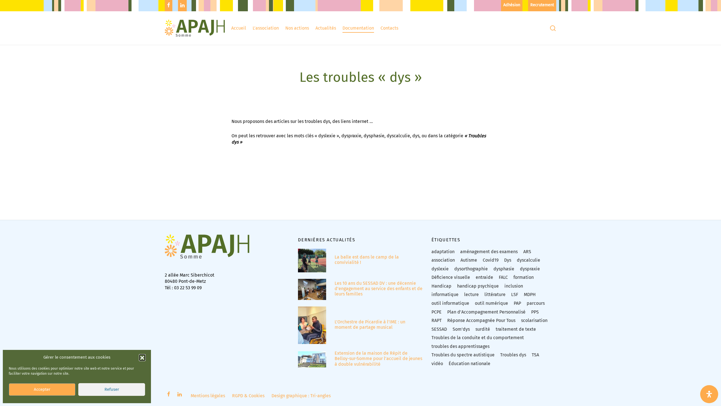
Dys (507, 260)
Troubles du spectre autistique (463, 355)
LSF (514, 294)
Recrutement (542, 5)
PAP (517, 303)
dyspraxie (530, 269)
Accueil (238, 28)
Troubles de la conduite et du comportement (477, 337)
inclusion (513, 286)
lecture (471, 294)
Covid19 (491, 260)
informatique (445, 294)
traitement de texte (516, 329)
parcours (536, 303)
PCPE (436, 312)
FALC (503, 277)
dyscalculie (528, 260)
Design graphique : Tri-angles (301, 395)
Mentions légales (208, 395)
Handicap (441, 286)
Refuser (111, 389)
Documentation (358, 28)
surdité (482, 329)
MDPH (530, 294)
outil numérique (491, 303)
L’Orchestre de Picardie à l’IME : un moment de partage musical (370, 324)
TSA (535, 355)
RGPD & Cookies (248, 395)
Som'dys (461, 329)
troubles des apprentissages (460, 346)
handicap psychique (478, 286)
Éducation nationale (469, 363)
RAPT (436, 320)
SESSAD (439, 329)
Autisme (468, 260)
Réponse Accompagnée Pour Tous (481, 320)
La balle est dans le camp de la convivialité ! (367, 259)
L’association (266, 28)
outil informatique (450, 303)
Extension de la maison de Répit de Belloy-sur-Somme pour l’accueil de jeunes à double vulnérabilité (378, 358)
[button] (142, 357)
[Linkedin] (182, 5)
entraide (484, 277)
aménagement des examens (489, 251)
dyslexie (440, 269)
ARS (527, 251)
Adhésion (511, 5)
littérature (495, 294)
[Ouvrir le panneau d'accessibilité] (709, 394)
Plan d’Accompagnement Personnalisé (486, 312)
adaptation (443, 251)
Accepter (42, 389)
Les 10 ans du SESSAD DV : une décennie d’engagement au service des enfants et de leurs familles (378, 289)
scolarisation (534, 320)
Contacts (389, 28)
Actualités (325, 28)
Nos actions (297, 28)
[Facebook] (168, 5)
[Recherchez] (552, 28)
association (443, 260)
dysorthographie (471, 269)
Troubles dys (513, 355)
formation (523, 277)
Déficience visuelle (450, 277)
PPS (535, 312)
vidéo (437, 363)
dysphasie (503, 269)
